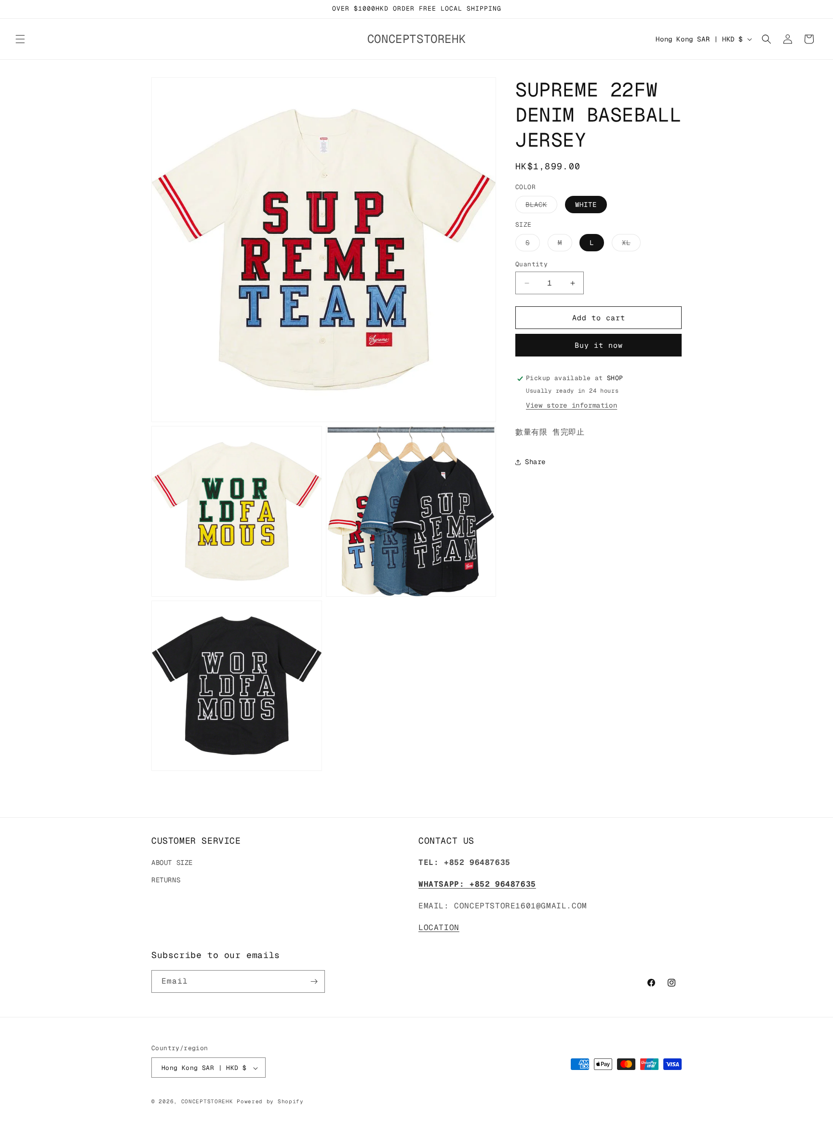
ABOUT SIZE (172, 863)
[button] (20, 39)
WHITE (586, 205)
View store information (571, 405)
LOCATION (438, 927)
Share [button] (535, 462)
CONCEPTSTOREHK (207, 1101)
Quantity (531, 264)
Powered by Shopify (270, 1101)
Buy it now (599, 345)
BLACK (541, 207)
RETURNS (165, 880)
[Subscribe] (313, 981)
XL (631, 244)
